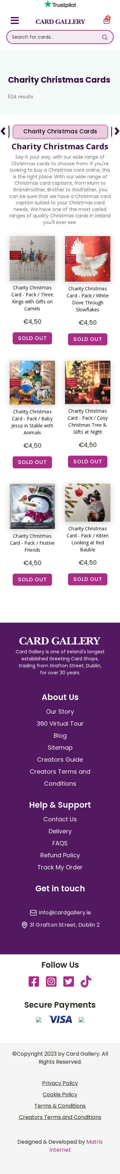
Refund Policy (60, 855)
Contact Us (60, 819)
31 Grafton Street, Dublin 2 (65, 925)
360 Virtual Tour (60, 723)
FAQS (60, 843)
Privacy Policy (60, 1083)
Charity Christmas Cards (60, 131)
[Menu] (15, 21)
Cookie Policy (60, 1094)
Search (104, 37)
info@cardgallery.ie (65, 912)
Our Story (60, 711)
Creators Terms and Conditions (60, 1117)
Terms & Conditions (60, 1106)
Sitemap (60, 747)
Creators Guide (60, 759)
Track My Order (60, 867)
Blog (60, 735)
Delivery (60, 831)
